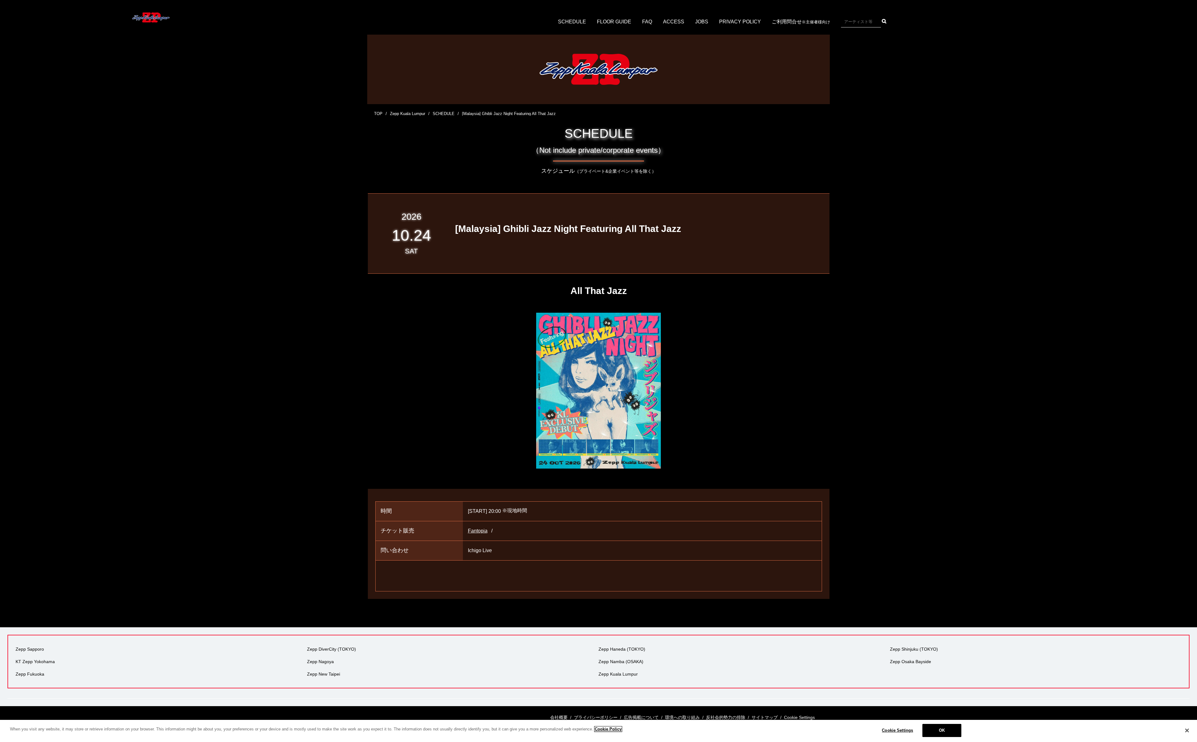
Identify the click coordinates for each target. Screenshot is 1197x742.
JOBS (701, 21)
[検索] (884, 21)
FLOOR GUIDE (614, 21)
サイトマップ (765, 717)
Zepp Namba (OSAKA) (620, 661)
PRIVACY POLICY (740, 21)
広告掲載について (641, 717)
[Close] (1187, 730)
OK (942, 730)
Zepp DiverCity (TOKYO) (331, 649)
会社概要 (559, 717)
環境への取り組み (682, 717)
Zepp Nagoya (320, 661)
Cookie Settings (897, 730)
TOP (378, 113)
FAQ (647, 21)
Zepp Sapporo (30, 649)
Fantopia (478, 530)
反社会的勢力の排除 (725, 717)
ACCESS (673, 21)
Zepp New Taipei (323, 674)
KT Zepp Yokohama (35, 661)
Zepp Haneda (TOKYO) (621, 649)
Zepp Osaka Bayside (910, 661)
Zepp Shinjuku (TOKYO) (914, 649)
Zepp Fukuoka (30, 674)
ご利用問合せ (801, 21)
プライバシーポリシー (596, 717)
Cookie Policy (608, 729)
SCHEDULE (572, 21)
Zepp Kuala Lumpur (407, 113)
